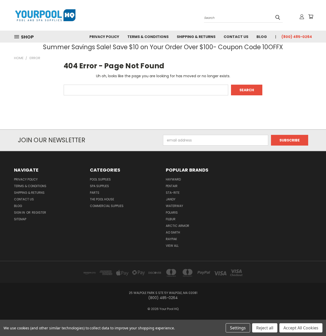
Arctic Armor (177, 226)
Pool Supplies (100, 179)
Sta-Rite (173, 192)
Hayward (173, 179)
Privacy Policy (104, 36)
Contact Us (236, 36)
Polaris (172, 212)
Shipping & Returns (196, 36)
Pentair (172, 186)
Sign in (20, 212)
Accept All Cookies (300, 328)
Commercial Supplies (107, 206)
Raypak (171, 239)
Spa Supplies (99, 186)
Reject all (264, 328)
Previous (312, 320)
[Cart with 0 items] (310, 16)
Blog (261, 36)
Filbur (170, 219)
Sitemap (20, 219)
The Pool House (102, 199)
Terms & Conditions (148, 36)
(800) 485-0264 (296, 36)
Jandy (170, 199)
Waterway (174, 206)
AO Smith (173, 232)
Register (39, 212)
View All (172, 245)
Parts (94, 192)
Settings (238, 328)
